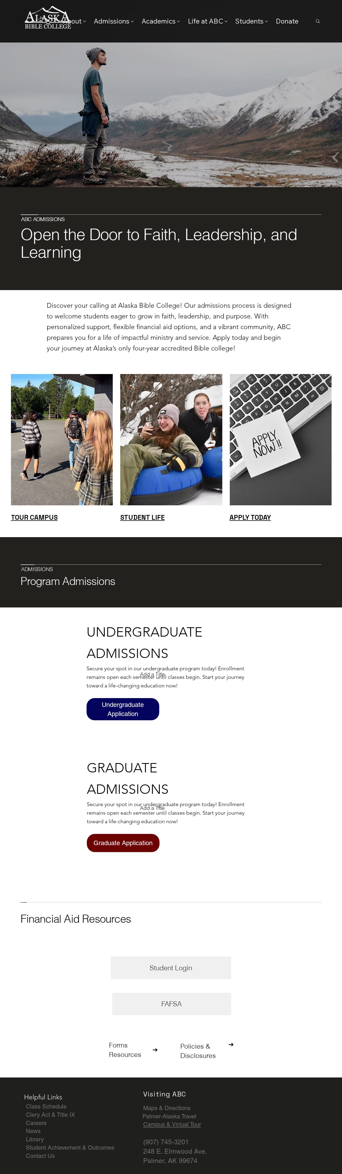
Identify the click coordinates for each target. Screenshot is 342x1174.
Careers (36, 1123)
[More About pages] (84, 21)
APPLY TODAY (250, 517)
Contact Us (40, 1156)
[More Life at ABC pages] (226, 21)
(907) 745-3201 (166, 1142)
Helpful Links (43, 1097)
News (33, 1131)
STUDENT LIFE (142, 517)
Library (35, 1139)
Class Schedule (46, 1106)
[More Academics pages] (178, 21)
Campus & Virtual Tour (172, 1124)
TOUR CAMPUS (34, 517)
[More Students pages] (266, 21)
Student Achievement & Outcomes (70, 1147)
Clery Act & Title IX (50, 1114)
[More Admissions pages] (132, 21)
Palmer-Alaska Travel (169, 1116)
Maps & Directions (167, 1108)
